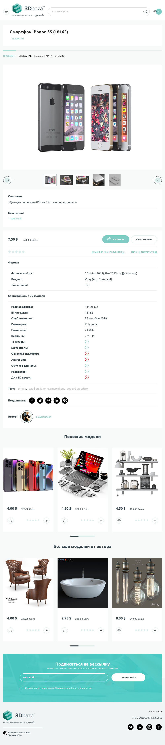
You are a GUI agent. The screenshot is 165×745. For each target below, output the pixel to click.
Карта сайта (155, 711)
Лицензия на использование (108, 251)
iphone (44, 388)
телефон (33, 388)
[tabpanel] (82, 246)
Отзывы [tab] (60, 56)
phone (22, 388)
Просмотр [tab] (9, 56)
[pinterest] (48, 400)
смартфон (73, 388)
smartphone (57, 388)
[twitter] (40, 400)
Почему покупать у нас (144, 251)
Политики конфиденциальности (73, 688)
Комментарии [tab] (43, 56)
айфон (85, 388)
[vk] (65, 400)
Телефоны (18, 39)
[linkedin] (57, 400)
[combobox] (94, 12)
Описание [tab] (25, 56)
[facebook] (32, 400)
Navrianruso (43, 416)
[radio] (9, 251)
